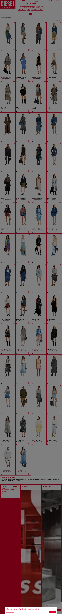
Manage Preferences (23, 609)
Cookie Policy (37, 609)
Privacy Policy (32, 609)
